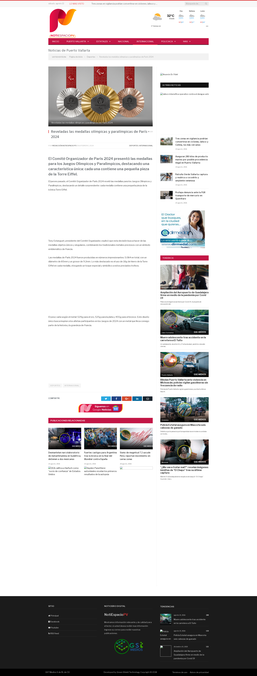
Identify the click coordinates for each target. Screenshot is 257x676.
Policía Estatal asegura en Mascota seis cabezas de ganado (190, 637)
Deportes (133, 146)
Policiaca (167, 41)
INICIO (55, 41)
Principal (54, 615)
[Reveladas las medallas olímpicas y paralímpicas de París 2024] (100, 96)
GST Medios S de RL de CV (57, 672)
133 (207, 631)
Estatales (102, 41)
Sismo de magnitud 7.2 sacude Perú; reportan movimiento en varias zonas (135, 456)
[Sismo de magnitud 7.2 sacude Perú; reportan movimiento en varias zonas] (136, 438)
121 (207, 647)
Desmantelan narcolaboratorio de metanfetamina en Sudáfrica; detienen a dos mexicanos (64, 456)
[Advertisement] (100, 217)
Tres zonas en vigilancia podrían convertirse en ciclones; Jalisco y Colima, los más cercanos (125, 3)
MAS (185, 41)
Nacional (123, 41)
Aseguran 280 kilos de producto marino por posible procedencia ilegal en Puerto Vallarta (191, 160)
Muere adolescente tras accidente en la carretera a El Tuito (190, 621)
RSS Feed (54, 633)
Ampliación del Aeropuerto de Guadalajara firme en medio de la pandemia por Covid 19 (189, 654)
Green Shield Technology (128, 672)
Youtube (54, 627)
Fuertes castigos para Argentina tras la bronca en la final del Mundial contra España (100, 456)
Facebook (54, 621)
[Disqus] (100, 548)
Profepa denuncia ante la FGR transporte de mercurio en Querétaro (190, 195)
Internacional (145, 41)
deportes (55, 385)
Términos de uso (179, 672)
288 (207, 615)
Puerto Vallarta (76, 41)
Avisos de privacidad (199, 672)
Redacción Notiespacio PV (64, 146)
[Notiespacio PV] (63, 22)
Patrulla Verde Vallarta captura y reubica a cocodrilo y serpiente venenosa (191, 177)
